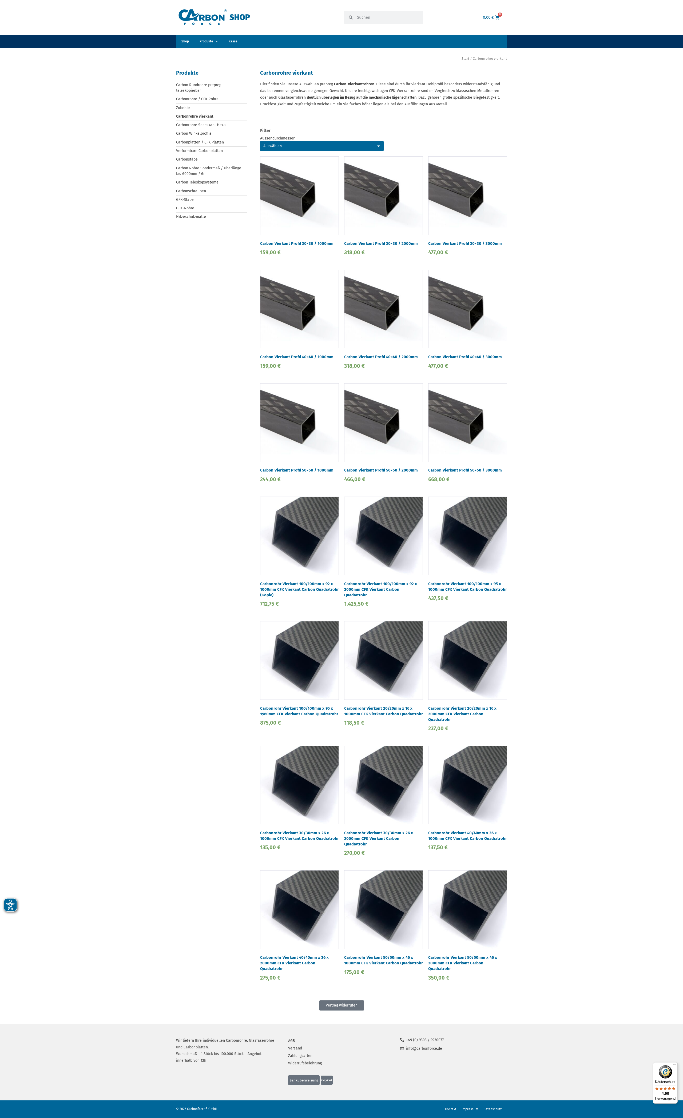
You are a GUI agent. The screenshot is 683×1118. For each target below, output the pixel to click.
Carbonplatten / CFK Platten (200, 142)
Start (465, 59)
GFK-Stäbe (185, 199)
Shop (185, 41)
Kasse (233, 41)
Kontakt (450, 1109)
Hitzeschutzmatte (191, 216)
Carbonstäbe (187, 159)
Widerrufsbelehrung (305, 1063)
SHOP (239, 17)
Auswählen (272, 146)
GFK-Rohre (185, 208)
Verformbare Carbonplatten (199, 151)
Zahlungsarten (300, 1055)
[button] (304, 1080)
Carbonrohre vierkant (194, 116)
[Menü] (674, 1065)
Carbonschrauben (191, 191)
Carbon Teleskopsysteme (197, 182)
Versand (295, 1048)
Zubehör (183, 108)
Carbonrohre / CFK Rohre (197, 99)
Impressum (470, 1109)
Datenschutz (492, 1109)
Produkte (206, 41)
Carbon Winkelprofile (194, 133)
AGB (291, 1041)
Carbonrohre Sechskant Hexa (201, 125)
